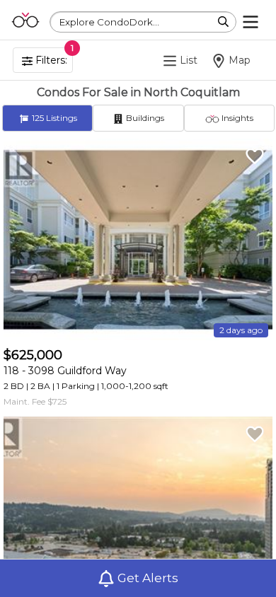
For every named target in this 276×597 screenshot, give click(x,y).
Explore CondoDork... (109, 22)
